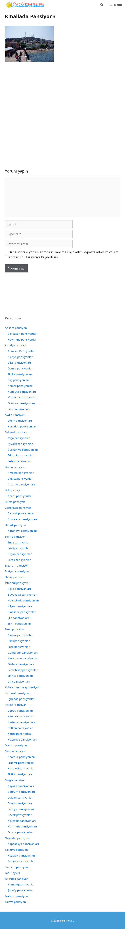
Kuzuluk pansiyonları (21, 855)
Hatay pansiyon (15, 577)
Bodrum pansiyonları (21, 792)
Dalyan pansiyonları (20, 797)
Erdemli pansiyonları (21, 763)
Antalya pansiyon (16, 345)
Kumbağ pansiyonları (21, 884)
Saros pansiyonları (19, 560)
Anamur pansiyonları (21, 757)
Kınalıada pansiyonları (22, 612)
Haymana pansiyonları (22, 339)
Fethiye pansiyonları (21, 809)
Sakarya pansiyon (16, 850)
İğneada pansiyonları (21, 699)
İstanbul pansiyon (16, 583)
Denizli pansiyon (15, 525)
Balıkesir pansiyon (16, 432)
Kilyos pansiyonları (20, 606)
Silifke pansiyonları (20, 774)
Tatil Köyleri (12, 873)
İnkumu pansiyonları (21, 484)
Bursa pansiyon (15, 502)
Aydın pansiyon (15, 415)
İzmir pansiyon (14, 629)
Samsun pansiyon (16, 867)
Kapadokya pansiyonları (23, 844)
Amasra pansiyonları (21, 473)
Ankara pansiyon (16, 328)
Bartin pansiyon (15, 467)
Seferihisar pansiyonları (23, 670)
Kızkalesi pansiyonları (21, 768)
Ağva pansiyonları (19, 589)
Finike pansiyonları (20, 374)
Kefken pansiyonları (21, 728)
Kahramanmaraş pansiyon (22, 687)
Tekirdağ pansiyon (16, 879)
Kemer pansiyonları (20, 386)
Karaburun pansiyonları (23, 658)
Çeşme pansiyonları (20, 635)
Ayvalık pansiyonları (20, 444)
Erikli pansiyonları (19, 548)
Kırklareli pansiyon (17, 693)
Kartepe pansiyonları (21, 722)
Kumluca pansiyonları (22, 392)
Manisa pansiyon (16, 745)
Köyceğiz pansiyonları (22, 821)
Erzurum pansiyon (17, 565)
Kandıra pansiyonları (21, 716)
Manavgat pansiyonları (22, 397)
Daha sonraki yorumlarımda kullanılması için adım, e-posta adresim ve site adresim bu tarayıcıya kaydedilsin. (63, 254)
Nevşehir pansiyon (17, 838)
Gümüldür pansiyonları (23, 652)
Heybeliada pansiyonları (23, 600)
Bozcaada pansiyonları (22, 519)
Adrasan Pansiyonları (21, 351)
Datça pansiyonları (20, 803)
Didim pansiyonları (20, 420)
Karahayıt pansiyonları (22, 531)
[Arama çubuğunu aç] (101, 5)
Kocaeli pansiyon (16, 705)
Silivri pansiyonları (19, 623)
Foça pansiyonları (19, 647)
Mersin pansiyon (15, 751)
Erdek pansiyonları (20, 461)
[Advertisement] (32, 91)
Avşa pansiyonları (19, 438)
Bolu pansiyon (14, 490)
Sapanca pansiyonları (21, 861)
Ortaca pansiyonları (20, 832)
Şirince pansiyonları (20, 675)
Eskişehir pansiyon (17, 571)
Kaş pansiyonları (18, 380)
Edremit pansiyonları (21, 455)
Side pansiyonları (19, 409)
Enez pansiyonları (19, 542)
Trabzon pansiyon (16, 896)
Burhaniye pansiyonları (23, 450)
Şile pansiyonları (18, 618)
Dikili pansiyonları (19, 641)
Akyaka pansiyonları (21, 786)
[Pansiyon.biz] (24, 5)
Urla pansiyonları (19, 681)
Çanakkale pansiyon (18, 508)
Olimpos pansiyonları (21, 403)
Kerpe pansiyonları (20, 733)
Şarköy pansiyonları (20, 890)
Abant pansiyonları (20, 496)
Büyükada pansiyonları (22, 594)
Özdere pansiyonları (21, 664)
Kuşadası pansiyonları (22, 426)
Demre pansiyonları (20, 368)
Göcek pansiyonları (20, 815)
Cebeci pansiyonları (20, 710)
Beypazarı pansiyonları (22, 333)
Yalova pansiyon (15, 902)
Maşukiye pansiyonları (22, 739)
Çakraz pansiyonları (20, 478)
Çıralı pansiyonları (19, 362)
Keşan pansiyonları (20, 554)
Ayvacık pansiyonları (21, 513)
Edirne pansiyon (15, 536)
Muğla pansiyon (15, 780)
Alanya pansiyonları (20, 357)
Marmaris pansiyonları (22, 826)
